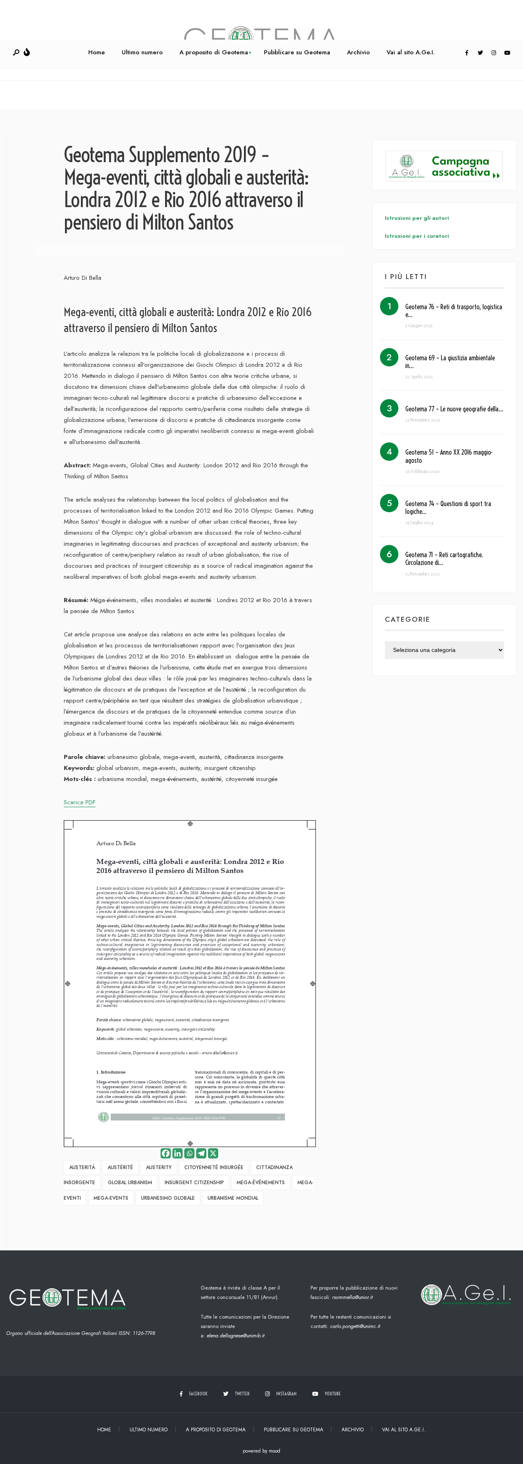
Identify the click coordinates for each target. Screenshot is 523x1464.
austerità (82, 1167)
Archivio (358, 52)
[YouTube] (507, 53)
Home (96, 52)
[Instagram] (493, 53)
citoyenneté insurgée (214, 1167)
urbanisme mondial (233, 1198)
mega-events (111, 1198)
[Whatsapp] (189, 1153)
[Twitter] (480, 53)
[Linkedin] (177, 1153)
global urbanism (130, 1182)
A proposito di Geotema (213, 52)
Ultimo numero (142, 52)
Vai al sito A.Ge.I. (411, 52)
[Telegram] (201, 1153)
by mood (271, 1451)
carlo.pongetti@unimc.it (355, 1326)
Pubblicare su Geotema (297, 52)
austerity (159, 1167)
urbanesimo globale (168, 1198)
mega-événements (261, 1182)
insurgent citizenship (194, 1182)
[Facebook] (466, 53)
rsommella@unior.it (352, 1297)
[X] (213, 1153)
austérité (120, 1167)
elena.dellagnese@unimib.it (235, 1335)
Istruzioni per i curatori (417, 236)
